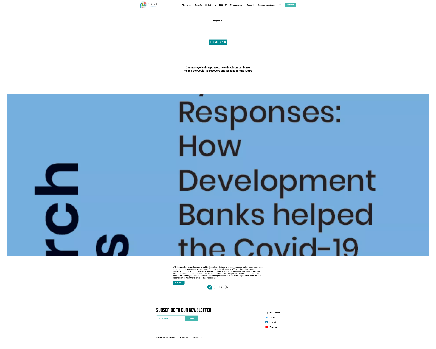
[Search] (280, 4)
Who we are (186, 5)
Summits (198, 5)
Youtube (273, 327)
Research (250, 5)
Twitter (272, 317)
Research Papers (218, 42)
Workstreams (210, 5)
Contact (290, 5)
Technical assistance (266, 5)
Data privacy (184, 337)
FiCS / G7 (223, 5)
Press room (274, 312)
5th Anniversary (236, 5)
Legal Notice (197, 337)
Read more (178, 282)
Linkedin (273, 322)
